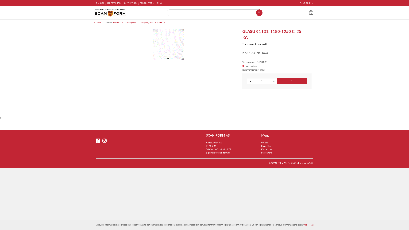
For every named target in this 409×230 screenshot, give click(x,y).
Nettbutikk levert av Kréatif (300, 163)
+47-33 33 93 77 (223, 150)
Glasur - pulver (130, 22)
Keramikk (117, 22)
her (305, 225)
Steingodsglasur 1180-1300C (151, 22)
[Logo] (110, 13)
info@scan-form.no (221, 153)
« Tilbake (97, 22)
